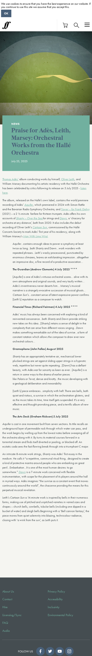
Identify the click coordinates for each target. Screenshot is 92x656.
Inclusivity (53, 607)
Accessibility (55, 599)
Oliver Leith (67, 179)
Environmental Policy (60, 615)
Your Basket (65, 25)
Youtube (59, 651)
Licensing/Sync (12, 615)
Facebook (40, 651)
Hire (4, 607)
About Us (8, 591)
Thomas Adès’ (10, 179)
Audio (6, 631)
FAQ (5, 623)
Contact (7, 599)
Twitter (50, 651)
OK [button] (6, 13)
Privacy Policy (56, 591)
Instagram (69, 651)
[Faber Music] (6, 25)
